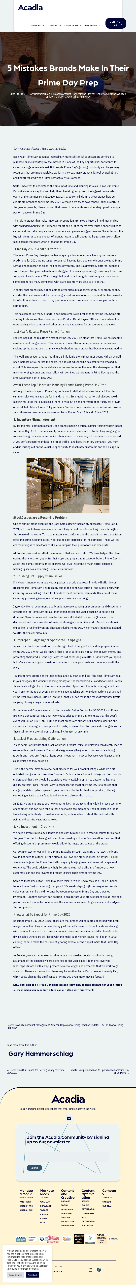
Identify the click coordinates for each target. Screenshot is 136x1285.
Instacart (45, 1206)
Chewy (43, 1218)
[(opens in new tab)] (53, 1241)
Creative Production (67, 1219)
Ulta (42, 1222)
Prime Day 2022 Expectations (42, 921)
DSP (58, 96)
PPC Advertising (70, 96)
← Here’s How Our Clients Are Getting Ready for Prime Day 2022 (36, 1071)
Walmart (45, 1202)
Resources (91, 25)
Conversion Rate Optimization (88, 1217)
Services (36, 25)
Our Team (107, 1206)
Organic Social (65, 1203)
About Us (107, 1197)
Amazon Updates (90, 1025)
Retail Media (26, 1197)
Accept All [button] (32, 1275)
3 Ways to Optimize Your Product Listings (77, 774)
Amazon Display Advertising (101, 94)
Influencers (67, 1225)
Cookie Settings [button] (15, 1275)
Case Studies (72, 25)
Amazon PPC (26, 1206)
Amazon (44, 1197)
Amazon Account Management (69, 94)
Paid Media (25, 1202)
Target (44, 1210)
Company (53, 25)
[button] (69, 1118)
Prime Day (85, 96)
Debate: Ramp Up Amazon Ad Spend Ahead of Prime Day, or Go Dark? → (99, 1071)
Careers (106, 1202)
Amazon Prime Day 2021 (63, 338)
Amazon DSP (26, 1210)
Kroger (44, 1214)
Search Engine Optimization (88, 1205)
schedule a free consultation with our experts (66, 990)
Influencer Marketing (67, 1211)
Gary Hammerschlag (39, 94)
